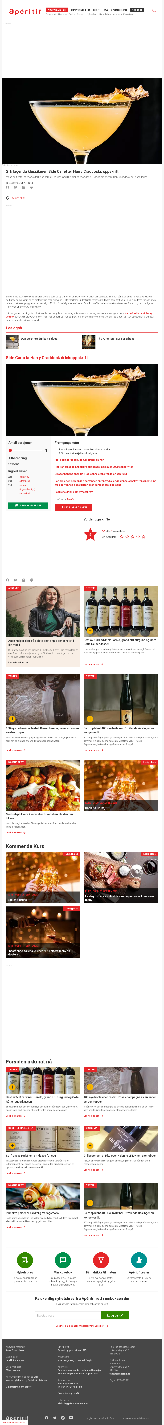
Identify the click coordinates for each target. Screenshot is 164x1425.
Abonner (137, 10)
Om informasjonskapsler (19, 1386)
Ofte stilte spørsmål (68, 1393)
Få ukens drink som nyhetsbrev (74, 491)
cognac (23, 485)
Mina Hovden (13, 1370)
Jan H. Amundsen (15, 1360)
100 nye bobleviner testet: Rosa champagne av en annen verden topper (42, 730)
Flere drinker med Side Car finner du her (79, 459)
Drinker (72, 14)
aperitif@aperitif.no (68, 1383)
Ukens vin (62, 14)
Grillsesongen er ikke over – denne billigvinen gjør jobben (120, 1155)
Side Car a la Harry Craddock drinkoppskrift (47, 357)
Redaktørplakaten (37, 1380)
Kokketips (128, 14)
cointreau (24, 476)
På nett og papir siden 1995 (72, 1350)
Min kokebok (105, 14)
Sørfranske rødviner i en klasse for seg (31, 1155)
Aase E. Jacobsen (15, 1350)
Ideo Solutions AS (140, 1418)
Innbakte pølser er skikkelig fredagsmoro (32, 1213)
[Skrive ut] (31, 187)
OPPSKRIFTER (80, 10)
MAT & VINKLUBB (115, 10)
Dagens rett (51, 14)
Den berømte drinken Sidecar (40, 338)
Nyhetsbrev (92, 14)
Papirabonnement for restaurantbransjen (79, 1370)
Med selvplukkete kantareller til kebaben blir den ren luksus (39, 816)
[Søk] (154, 10)
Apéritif (70, 499)
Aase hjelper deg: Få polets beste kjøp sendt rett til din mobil (41, 642)
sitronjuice (25, 481)
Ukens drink (18, 197)
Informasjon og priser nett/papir (75, 1360)
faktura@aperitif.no (120, 1373)
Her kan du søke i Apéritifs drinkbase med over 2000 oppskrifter (94, 466)
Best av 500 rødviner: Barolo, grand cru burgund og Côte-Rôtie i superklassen (120, 642)
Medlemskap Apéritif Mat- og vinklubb (78, 1373)
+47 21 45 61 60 (74, 1387)
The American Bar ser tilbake (116, 338)
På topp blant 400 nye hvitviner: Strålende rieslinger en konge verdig (119, 730)
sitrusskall (25, 493)
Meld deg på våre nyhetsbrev (73, 1403)
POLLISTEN (59, 9)
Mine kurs (117, 14)
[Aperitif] (25, 12)
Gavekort (81, 14)
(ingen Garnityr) (27, 489)
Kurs (96, 10)
